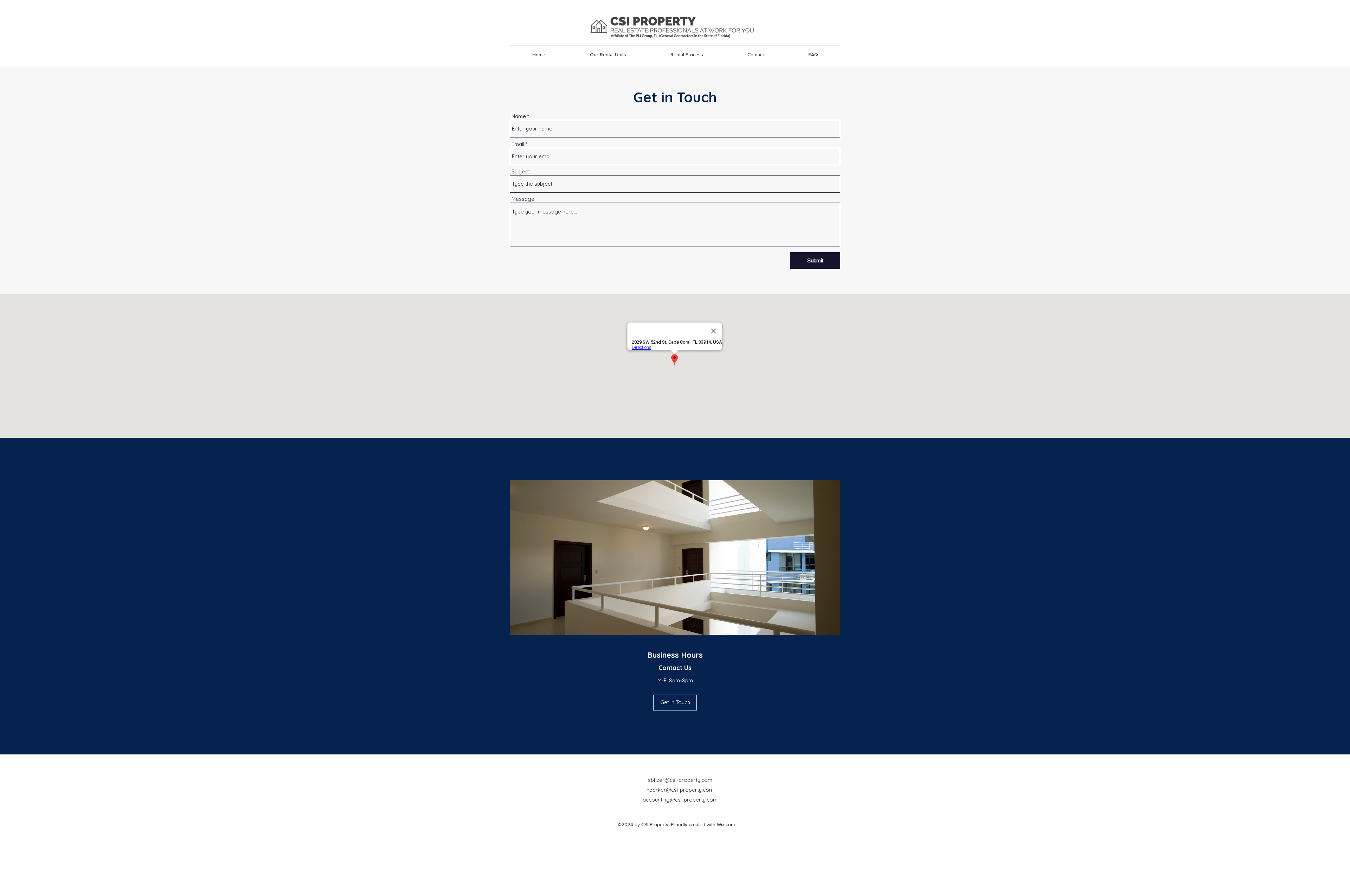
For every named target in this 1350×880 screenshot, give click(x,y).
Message (523, 199)
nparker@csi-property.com (680, 789)
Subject (521, 171)
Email (518, 144)
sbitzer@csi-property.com (680, 780)
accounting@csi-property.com (680, 799)
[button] (675, 702)
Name (519, 116)
